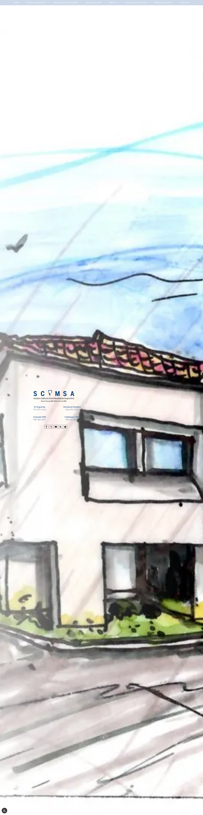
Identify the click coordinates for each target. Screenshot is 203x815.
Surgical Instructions (135, 2)
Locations (184, 2)
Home (16, 2)
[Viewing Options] (4, 810)
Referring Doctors (163, 2)
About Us (113, 2)
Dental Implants (94, 2)
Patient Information (36, 2)
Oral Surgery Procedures (66, 2)
